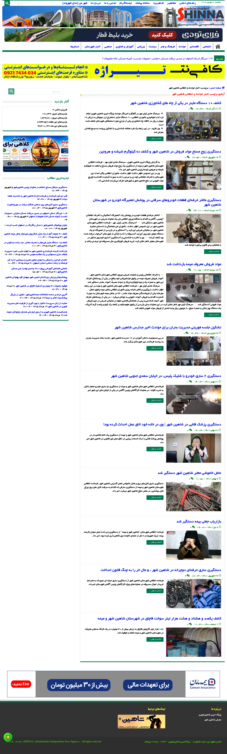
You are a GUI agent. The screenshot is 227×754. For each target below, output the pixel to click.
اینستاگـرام (126, 3)
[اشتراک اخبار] (81, 95)
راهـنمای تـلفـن (187, 3)
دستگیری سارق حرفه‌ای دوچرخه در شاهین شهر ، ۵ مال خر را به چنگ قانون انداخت (161, 570)
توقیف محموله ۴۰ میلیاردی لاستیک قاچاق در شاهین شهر (41, 286)
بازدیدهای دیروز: (59, 118)
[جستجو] (7, 3)
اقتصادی (194, 46)
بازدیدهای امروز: (59, 114)
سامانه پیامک (142, 3)
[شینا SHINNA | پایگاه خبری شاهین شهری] (113, 16)
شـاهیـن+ (158, 3)
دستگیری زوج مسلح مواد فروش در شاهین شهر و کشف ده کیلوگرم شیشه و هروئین (160, 152)
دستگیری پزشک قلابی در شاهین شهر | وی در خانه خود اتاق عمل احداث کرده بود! (162, 425)
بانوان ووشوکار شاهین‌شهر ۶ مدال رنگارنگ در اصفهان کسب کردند (36, 225)
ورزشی (141, 46)
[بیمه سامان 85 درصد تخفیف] (113, 684)
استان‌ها (74, 46)
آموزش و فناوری (124, 46)
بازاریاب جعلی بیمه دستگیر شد (198, 522)
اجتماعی (207, 46)
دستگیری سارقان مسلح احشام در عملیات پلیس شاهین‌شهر (40, 187)
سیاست (153, 46)
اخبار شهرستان (93, 46)
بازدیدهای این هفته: (57, 122)
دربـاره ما (96, 3)
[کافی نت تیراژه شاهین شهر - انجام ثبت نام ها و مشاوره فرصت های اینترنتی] (113, 71)
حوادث (182, 46)
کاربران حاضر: (60, 110)
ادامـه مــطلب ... (155, 139)
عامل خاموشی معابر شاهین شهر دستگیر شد (189, 473)
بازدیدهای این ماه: (58, 126)
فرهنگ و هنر (167, 46)
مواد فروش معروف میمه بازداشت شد (194, 264)
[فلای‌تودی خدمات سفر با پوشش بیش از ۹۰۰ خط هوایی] (113, 35)
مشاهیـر (171, 3)
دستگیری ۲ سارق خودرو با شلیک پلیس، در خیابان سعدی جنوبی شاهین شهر (166, 376)
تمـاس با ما (110, 3)
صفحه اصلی (218, 46)
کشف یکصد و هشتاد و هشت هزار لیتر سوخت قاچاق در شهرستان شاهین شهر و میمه (159, 619)
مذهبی (108, 46)
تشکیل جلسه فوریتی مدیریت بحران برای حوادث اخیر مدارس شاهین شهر (168, 328)
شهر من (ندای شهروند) (74, 3)
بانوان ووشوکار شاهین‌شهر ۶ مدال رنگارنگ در (189, 58)
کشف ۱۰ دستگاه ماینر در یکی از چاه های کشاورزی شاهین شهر (175, 103)
